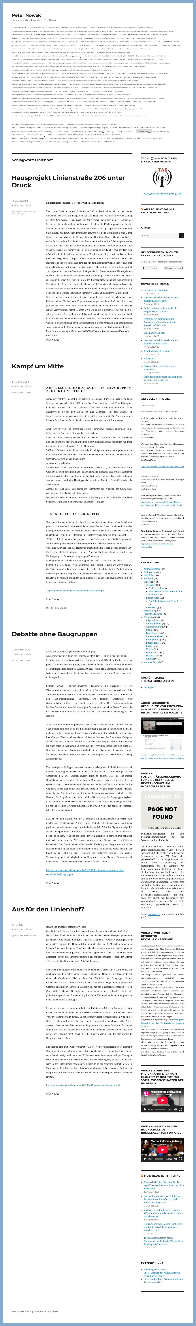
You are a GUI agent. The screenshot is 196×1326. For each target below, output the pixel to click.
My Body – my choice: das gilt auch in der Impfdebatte (107, 98)
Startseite (58, 131)
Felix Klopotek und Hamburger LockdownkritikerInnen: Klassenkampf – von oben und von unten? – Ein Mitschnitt (119, 87)
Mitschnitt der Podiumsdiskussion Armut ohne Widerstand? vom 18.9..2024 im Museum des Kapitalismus (47, 38)
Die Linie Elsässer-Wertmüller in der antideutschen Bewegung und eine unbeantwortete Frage (121, 27)
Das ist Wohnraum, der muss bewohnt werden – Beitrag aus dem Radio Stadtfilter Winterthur (110, 45)
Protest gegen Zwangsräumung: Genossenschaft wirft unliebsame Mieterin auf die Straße (160, 322)
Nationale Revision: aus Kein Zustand (74, 59)
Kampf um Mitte (38, 366)
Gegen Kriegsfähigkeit (154, 333)
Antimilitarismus (152, 569)
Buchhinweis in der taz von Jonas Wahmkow (92, 101)
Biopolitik (148, 575)
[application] (162, 1100)
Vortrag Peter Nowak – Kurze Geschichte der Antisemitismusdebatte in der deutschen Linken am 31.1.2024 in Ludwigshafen (53, 52)
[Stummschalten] (175, 1109)
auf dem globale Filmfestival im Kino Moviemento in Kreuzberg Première (162, 1023)
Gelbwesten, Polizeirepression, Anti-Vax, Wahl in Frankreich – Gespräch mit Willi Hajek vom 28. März (45, 87)
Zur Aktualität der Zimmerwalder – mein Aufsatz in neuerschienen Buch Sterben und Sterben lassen (45, 42)
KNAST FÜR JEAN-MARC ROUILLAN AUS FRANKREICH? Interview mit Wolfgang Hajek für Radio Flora (45, 138)
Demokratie (119, 91)
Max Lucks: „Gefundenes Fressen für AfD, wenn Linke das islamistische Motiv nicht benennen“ (163, 1213)
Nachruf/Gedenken (153, 614)
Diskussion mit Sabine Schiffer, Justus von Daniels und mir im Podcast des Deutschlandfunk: (122, 49)
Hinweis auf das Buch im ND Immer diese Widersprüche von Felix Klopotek (110, 105)
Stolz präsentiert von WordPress (42, 1311)
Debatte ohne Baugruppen (55, 634)
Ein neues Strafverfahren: (20, 77)
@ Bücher (151, 585)
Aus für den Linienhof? (48, 909)
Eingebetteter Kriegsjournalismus (144, 77)
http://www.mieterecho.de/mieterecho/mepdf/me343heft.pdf (75, 590)
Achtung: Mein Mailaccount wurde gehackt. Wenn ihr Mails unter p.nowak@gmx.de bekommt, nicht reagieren (49, 63)
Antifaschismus (154, 623)
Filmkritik (148, 578)
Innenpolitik (152, 639)
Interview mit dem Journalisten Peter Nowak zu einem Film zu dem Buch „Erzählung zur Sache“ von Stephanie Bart (50, 49)
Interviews (151, 607)
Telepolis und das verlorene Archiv (161, 31)
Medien (149, 649)
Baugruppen (19, 392)
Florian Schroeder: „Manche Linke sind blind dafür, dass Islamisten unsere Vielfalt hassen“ (163, 1227)
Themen (110, 131)
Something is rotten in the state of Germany (115, 77)
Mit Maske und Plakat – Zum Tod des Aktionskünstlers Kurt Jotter (123, 66)
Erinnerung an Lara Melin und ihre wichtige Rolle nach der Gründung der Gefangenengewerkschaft (109, 109)
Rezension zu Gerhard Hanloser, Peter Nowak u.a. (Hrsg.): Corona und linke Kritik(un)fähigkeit (43, 101)
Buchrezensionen (157, 588)
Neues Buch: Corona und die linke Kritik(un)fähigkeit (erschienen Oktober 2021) (38, 124)
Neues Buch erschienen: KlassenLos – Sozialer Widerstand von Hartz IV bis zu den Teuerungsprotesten (46, 56)
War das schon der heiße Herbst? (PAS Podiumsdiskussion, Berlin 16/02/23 (109, 56)
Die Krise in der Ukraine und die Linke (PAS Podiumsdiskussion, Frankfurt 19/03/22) (39, 84)
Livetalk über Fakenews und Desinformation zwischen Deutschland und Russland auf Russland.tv (88, 135)
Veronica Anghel (152, 662)
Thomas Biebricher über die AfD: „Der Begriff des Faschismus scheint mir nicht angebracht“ (164, 1185)
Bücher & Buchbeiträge (161, 131)
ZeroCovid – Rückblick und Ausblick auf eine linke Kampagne (32, 91)
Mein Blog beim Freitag (162, 1175)
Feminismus (152, 633)
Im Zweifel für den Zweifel (156, 290)
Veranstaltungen (143, 131)
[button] (149, 268)
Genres (119, 131)
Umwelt (150, 659)
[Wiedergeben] (145, 1109)
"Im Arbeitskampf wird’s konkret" (166, 601)
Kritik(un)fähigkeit (124, 94)
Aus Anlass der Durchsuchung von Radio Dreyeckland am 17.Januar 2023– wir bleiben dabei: (137, 73)
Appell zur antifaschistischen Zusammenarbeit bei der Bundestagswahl (143, 34)
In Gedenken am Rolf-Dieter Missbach (166, 42)
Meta (50, 135)
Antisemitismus (83, 91)
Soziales (150, 655)
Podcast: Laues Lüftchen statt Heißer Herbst (151, 56)
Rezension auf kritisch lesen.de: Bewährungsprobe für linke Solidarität (133, 101)
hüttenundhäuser (23, 205)
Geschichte (149, 610)
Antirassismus (151, 572)
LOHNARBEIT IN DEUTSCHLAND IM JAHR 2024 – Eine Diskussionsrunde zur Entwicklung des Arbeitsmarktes (120, 38)
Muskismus (149, 358)
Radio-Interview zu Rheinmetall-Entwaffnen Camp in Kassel (108, 63)
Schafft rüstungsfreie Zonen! (158, 351)
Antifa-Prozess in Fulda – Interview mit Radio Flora (97, 142)
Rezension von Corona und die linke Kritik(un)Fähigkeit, (145, 98)
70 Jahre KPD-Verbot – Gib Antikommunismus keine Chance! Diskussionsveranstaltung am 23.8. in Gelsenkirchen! (49, 27)
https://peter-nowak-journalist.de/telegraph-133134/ (162, 466)
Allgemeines (152, 620)
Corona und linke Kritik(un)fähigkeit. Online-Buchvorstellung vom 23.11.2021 (92, 124)
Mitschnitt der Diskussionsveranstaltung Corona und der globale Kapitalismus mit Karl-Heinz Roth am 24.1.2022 (49, 98)
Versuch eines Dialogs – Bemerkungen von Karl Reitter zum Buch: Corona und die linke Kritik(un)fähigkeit (47, 105)
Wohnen (58, 91)
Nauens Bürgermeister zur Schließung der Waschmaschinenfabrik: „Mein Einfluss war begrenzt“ (162, 1199)
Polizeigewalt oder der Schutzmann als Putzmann (113, 52)
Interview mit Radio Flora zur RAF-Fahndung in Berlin (162, 45)
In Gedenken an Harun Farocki (91, 138)
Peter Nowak (26, 15)
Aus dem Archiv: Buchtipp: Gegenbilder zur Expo (131, 31)
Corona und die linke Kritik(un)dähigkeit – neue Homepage (150, 63)
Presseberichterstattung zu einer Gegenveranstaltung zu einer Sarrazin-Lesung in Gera (133, 138)
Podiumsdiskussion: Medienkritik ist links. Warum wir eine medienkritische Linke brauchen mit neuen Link (116, 42)
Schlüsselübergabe (19, 214)
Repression (151, 652)
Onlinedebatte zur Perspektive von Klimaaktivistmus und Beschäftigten (36, 59)
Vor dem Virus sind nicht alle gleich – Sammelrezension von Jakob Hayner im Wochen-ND (41, 109)
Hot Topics (149, 687)
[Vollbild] (180, 1109)
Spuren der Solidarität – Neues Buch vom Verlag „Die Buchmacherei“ (53, 45)
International (152, 643)
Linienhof (18, 211)
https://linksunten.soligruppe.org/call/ (162, 193)
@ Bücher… (129, 131)
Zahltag (72, 91)
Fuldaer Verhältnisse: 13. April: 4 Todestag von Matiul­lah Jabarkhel (33, 80)
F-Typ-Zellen (94, 91)
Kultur (149, 646)
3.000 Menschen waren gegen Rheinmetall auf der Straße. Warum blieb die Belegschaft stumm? (163, 1241)
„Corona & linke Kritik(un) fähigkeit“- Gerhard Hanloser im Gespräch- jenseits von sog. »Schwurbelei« (45, 128)
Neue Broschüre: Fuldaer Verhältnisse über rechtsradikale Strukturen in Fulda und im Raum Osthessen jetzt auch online (98, 80)
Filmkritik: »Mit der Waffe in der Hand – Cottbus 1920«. (146, 59)
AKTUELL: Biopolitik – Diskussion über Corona (88, 131)
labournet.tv (154, 914)
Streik (65, 91)
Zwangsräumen (107, 91)
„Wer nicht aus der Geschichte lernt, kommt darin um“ (107, 59)
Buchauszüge (152, 598)
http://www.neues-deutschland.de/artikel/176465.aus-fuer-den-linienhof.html (83, 1085)
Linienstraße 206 (29, 211)
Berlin (26, 935)
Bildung (150, 630)
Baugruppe (19, 935)
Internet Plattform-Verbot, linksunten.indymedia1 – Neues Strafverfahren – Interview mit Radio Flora (64, 77)
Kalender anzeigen (173, 268)
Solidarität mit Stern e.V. (20, 45)
